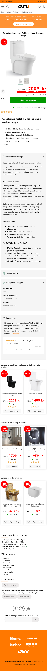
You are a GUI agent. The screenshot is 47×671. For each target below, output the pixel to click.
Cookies (5, 574)
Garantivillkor (7, 563)
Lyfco (4, 291)
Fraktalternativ (7, 567)
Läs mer (16, 333)
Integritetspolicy (8, 572)
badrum (14, 167)
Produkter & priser (9, 565)
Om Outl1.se (7, 570)
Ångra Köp (6, 560)
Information (41, 1)
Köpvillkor (6, 558)
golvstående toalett (16, 163)
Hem (2, 12)
